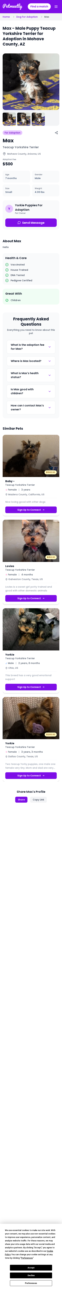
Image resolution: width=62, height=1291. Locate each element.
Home (6, 16)
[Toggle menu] (56, 6)
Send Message (33, 223)
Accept (31, 1268)
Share (21, 799)
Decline (31, 1275)
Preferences (31, 1283)
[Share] (56, 133)
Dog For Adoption (27, 16)
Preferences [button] (27, 1258)
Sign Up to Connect (29, 509)
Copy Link (38, 799)
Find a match (39, 6)
